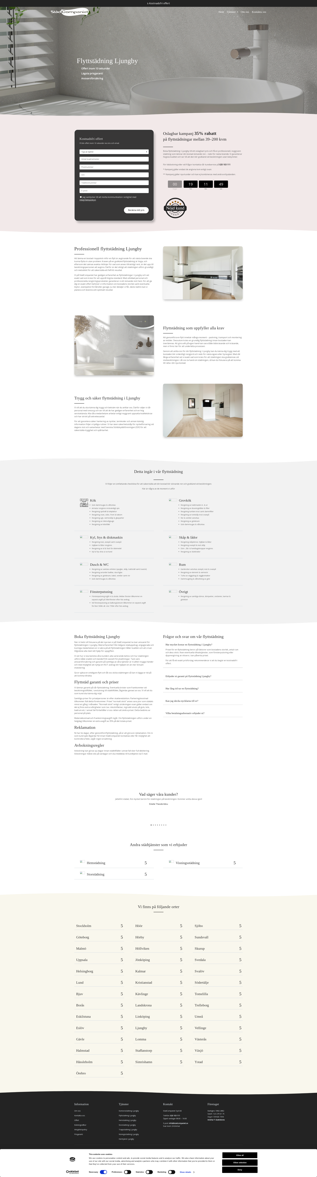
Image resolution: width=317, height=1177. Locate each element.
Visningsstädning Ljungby (129, 1134)
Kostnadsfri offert (158, 3)
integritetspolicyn (87, 200)
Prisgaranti (78, 1134)
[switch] (127, 1172)
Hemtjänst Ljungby (126, 1139)
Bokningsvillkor (80, 1125)
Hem (221, 11)
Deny (240, 1170)
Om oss (245, 11)
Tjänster (231, 11)
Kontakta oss (259, 11)
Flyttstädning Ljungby (127, 1115)
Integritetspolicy (80, 1129)
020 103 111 (224, 164)
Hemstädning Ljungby (127, 1120)
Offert (76, 1120)
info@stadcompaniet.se (178, 1123)
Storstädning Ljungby (127, 1125)
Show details (185, 1172)
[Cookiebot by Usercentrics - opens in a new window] (72, 1172)
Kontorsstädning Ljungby (129, 1111)
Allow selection (240, 1162)
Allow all (240, 1155)
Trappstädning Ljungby (128, 1129)
